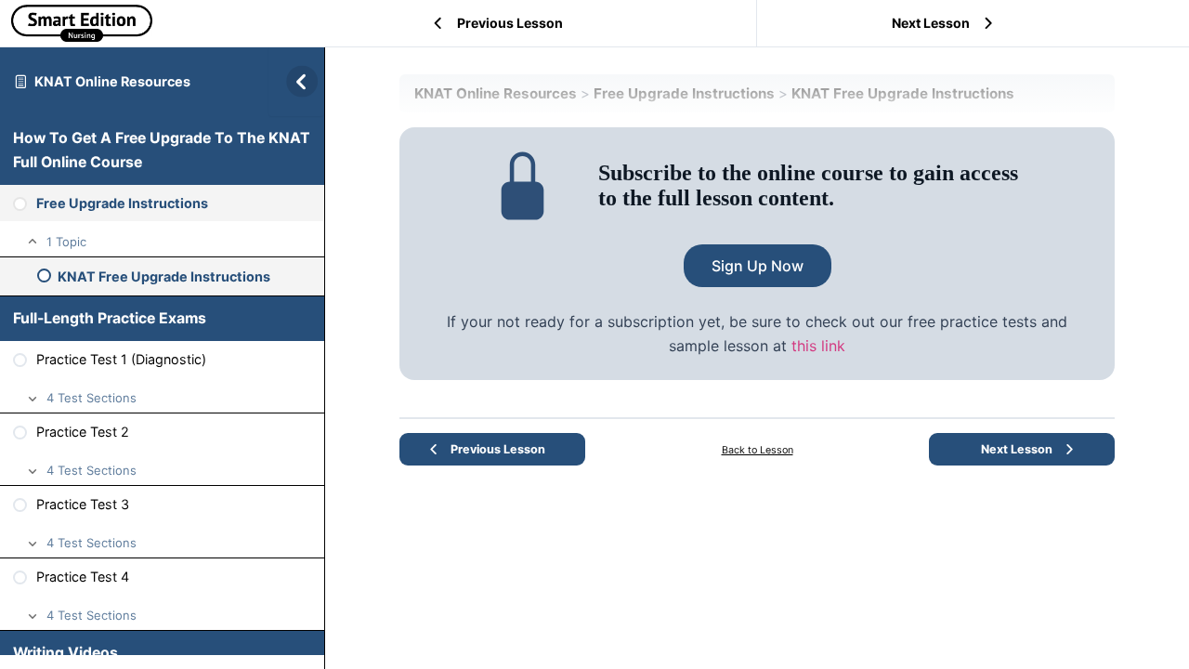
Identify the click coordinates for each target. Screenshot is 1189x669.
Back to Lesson (757, 450)
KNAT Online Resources (112, 81)
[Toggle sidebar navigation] (296, 81)
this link (818, 345)
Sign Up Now (758, 265)
